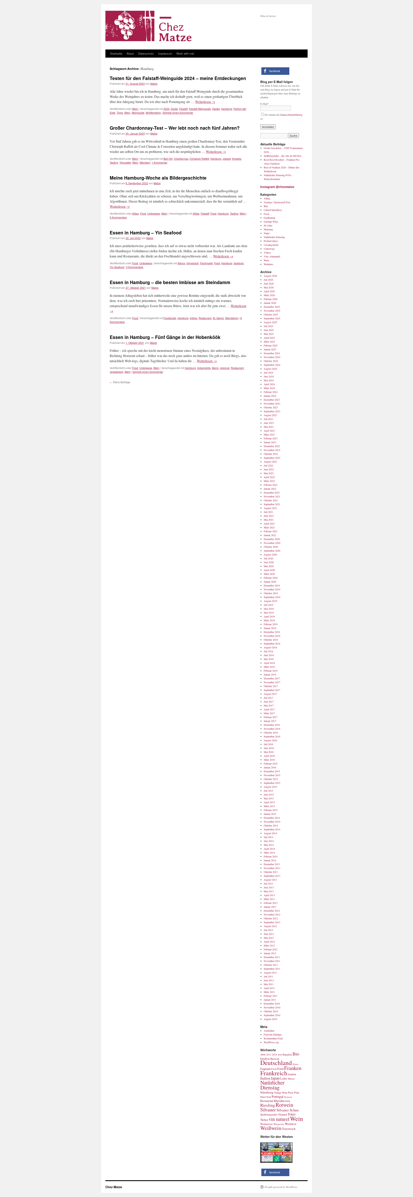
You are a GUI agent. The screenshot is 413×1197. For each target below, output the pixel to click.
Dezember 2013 (272, 864)
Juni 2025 (269, 330)
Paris (290, 1092)
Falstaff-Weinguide (200, 109)
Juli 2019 (268, 604)
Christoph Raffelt (199, 158)
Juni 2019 (269, 608)
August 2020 (270, 554)
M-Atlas (268, 225)
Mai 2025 (269, 333)
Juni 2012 (269, 933)
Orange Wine (280, 1092)
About (130, 53)
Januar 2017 (270, 721)
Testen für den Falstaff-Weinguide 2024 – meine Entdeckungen (178, 78)
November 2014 (272, 821)
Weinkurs (268, 264)
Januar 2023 (270, 442)
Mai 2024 (269, 380)
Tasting (114, 162)
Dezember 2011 (272, 957)
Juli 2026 (268, 279)
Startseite (116, 53)
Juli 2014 (268, 837)
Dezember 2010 (272, 1003)
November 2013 (272, 868)
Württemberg (153, 112)
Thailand (282, 1114)
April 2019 (269, 616)
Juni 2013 (269, 887)
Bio (296, 1054)
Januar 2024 (270, 395)
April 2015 (269, 802)
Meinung (268, 229)
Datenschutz (146, 53)
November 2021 (272, 496)
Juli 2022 (268, 465)
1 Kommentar (159, 162)
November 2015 (272, 775)
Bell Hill (168, 158)
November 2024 (272, 357)
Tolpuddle (125, 162)
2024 (166, 109)
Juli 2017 (268, 697)
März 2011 (269, 992)
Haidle (216, 109)
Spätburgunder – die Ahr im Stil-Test (282, 155)
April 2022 (269, 477)
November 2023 (272, 403)
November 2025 (272, 310)
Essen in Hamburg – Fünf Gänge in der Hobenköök (165, 337)
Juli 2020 (268, 558)
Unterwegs (153, 213)
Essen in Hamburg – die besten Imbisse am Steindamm (170, 282)
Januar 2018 (270, 674)
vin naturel (279, 1119)
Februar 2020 (270, 577)
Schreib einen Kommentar (178, 112)
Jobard (227, 158)
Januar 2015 (270, 813)
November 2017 (272, 682)
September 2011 (272, 968)
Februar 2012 (270, 949)
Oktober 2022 (271, 453)
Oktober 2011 (271, 964)
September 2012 (272, 922)
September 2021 (272, 504)
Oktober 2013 (271, 872)
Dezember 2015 (272, 771)
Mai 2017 (269, 705)
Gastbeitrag (269, 217)
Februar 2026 (270, 299)
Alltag (135, 213)
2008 (262, 1054)
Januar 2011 (270, 999)
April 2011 (269, 988)
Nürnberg (266, 1092)
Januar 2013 (270, 906)
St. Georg (218, 318)
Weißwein (270, 1128)
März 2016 (269, 759)
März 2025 (269, 341)
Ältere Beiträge (120, 382)
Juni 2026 (269, 283)
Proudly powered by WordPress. (281, 1187)
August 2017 (270, 693)
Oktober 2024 (271, 361)
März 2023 (269, 434)
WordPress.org (271, 1042)
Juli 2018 (268, 651)
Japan (275, 1078)
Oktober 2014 (271, 825)
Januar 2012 (270, 953)
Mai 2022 (269, 473)
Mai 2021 (269, 519)
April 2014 (269, 848)
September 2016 (272, 736)
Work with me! (185, 53)
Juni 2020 (269, 562)
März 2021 (269, 527)
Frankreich (273, 1073)
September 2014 (272, 829)
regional (225, 368)
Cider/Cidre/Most (273, 210)
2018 (274, 1054)
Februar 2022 (270, 484)
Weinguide (138, 112)
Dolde (174, 109)
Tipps (120, 112)
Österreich (288, 1129)
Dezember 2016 (272, 724)
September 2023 (272, 411)
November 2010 (272, 1007)
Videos (267, 252)
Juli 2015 (268, 790)
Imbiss (193, 318)
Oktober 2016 (271, 732)
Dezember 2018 (272, 632)
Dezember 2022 (272, 446)
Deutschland (276, 1062)
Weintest (145, 162)
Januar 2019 (270, 628)
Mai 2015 (269, 798)
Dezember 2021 (272, 492)
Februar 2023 (270, 438)
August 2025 (270, 322)
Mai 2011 (269, 984)
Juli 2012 (268, 930)
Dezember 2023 (272, 399)
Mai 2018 (269, 659)
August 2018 (270, 647)
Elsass (295, 1064)
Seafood (238, 263)
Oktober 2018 (271, 639)
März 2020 (269, 573)
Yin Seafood (117, 267)
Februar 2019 (270, 624)
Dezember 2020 (272, 539)
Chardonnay (181, 158)
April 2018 (269, 663)
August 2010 (270, 1019)
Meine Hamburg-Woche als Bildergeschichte (158, 177)
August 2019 (270, 601)
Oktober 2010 (271, 1011)
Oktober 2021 (271, 500)
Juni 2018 (269, 655)
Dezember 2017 (272, 678)
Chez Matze (113, 1187)
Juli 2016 (268, 744)
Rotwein (284, 1104)
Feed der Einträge (273, 1034)
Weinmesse (266, 1124)
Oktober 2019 (271, 593)
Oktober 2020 (271, 546)
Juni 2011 (269, 980)
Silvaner (268, 1109)
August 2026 (270, 275)
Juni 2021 (269, 515)
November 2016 (272, 728)
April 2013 (269, 895)
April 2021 (269, 523)
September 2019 (272, 597)
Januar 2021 (270, 535)
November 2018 (272, 635)
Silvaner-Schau (288, 1110)
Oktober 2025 (271, 314)
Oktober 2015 (271, 779)
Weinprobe (278, 1124)
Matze (153, 83)
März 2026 (269, 295)
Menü (215, 368)
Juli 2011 (268, 976)
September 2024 (272, 364)
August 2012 (270, 926)
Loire (283, 1078)
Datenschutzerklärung (291, 114)
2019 (280, 1054)
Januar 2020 (270, 581)
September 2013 (272, 875)
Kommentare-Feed (273, 1038)
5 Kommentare (118, 217)
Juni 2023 (269, 423)
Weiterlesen (205, 101)
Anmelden (269, 1030)
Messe (291, 1078)
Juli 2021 (268, 512)
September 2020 (272, 550)
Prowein (288, 1097)
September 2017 (272, 690)
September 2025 (272, 318)
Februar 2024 (270, 392)
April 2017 (269, 709)
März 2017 (269, 713)
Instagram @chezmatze (277, 187)
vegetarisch (116, 372)
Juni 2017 (269, 701)
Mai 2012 (269, 937)
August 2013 (270, 879)
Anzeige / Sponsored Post (277, 202)
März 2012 (269, 945)
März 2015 (269, 806)
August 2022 (270, 461)
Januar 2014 (270, 860)
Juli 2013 (268, 883)
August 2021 (270, 508)
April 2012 (269, 941)
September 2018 (272, 643)
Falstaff (183, 109)
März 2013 (269, 899)
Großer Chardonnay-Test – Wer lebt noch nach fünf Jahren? (175, 128)
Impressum (165, 53)
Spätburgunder (268, 1114)
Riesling (267, 1105)
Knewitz (236, 158)
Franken (292, 1067)
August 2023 (270, 415)
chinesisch (192, 263)
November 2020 (272, 543)
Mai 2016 (269, 752)
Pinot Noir (265, 1097)
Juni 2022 (269, 469)
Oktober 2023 (271, 407)
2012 (268, 1054)
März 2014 (269, 852)
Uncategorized (271, 244)
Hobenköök (204, 368)
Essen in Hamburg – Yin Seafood (146, 232)
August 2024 (270, 368)
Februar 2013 (270, 903)
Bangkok (287, 1054)
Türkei (264, 1120)
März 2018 (269, 666)
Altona (181, 263)
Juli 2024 (268, 372)
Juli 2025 (268, 326)
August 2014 (270, 833)
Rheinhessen (282, 1101)
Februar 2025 (270, 345)
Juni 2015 (269, 794)
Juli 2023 (268, 419)
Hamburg (226, 109)
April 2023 (269, 430)
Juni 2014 (269, 841)
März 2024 (269, 388)
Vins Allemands (272, 256)
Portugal (278, 1096)
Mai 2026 (269, 287)
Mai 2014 (269, 844)
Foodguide (169, 318)
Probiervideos (271, 241)
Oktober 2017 (271, 686)
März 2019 (269, 620)
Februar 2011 (270, 995)
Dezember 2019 (272, 585)
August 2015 (270, 786)
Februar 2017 (270, 717)
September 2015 (272, 783)
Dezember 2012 (272, 910)
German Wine (271, 221)
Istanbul (292, 1074)
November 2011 (272, 961)
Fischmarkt (206, 263)
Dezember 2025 (272, 306)
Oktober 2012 (271, 918)
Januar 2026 (270, 303)
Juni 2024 (269, 376)
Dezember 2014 (272, 817)
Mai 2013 (269, 891)
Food (143, 213)
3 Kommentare (134, 267)
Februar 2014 (270, 856)
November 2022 (272, 450)
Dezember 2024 (272, 353)
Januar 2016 (270, 767)
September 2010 (272, 1015)
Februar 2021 (270, 531)
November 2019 (272, 589)
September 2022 (272, 457)
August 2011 (270, 972)
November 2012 (272, 914)
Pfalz (296, 1092)
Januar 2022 (270, 488)
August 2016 (270, 740)
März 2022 (269, 481)
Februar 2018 (270, 670)
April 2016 (269, 755)
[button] (275, 71)
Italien (265, 1078)
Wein (135, 109)
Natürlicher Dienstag (274, 237)
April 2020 (269, 570)
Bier (266, 206)
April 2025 (269, 337)
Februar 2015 (270, 810)
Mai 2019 (269, 612)
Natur (267, 233)
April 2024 (269, 384)
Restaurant (205, 318)
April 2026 (269, 291)
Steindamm (231, 318)
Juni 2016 (269, 748)
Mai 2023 (269, 426)
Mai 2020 (269, 566)
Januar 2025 (270, 349)
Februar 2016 (270, 763)
